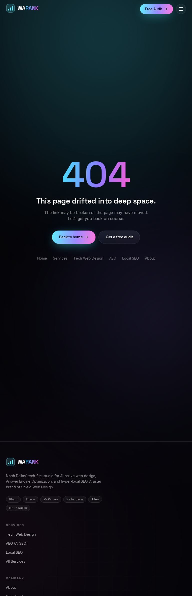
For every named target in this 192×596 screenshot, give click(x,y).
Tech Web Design (88, 258)
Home (42, 258)
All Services (15, 561)
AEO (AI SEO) (17, 543)
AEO (112, 258)
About (150, 258)
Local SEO (130, 258)
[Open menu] (181, 9)
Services (60, 258)
